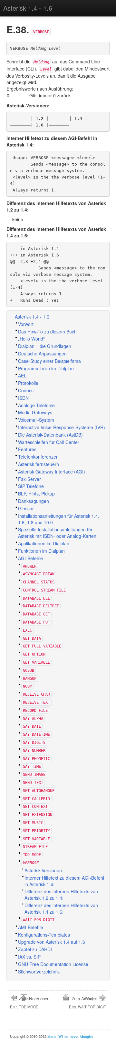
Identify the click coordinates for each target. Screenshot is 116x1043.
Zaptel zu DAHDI (35, 949)
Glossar (26, 508)
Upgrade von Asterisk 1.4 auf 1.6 (51, 942)
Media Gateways (35, 412)
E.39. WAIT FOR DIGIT (87, 1002)
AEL (22, 375)
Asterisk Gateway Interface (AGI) (51, 471)
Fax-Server (29, 479)
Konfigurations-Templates (44, 934)
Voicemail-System (36, 420)
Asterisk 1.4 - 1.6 (27, 8)
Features (27, 449)
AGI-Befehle (30, 558)
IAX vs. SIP (29, 956)
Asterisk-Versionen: (43, 870)
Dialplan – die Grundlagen (44, 346)
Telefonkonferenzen (38, 456)
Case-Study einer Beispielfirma (49, 361)
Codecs (26, 390)
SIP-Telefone (31, 486)
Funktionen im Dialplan (41, 551)
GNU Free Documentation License (53, 964)
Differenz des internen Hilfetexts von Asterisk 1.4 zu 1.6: (61, 908)
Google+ (87, 1036)
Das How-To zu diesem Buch (47, 331)
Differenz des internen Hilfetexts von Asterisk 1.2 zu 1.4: (61, 894)
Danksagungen (33, 501)
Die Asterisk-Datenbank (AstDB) (50, 434)
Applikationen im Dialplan (43, 543)
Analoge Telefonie (36, 405)
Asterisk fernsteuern (38, 464)
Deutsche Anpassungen (42, 353)
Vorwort (26, 324)
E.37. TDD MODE (24, 1002)
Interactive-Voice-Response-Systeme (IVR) (61, 427)
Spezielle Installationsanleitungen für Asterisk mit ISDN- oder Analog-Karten (57, 532)
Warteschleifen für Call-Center (48, 442)
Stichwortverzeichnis (39, 971)
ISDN (23, 398)
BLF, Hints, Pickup (36, 493)
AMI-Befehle (30, 927)
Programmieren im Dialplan (46, 368)
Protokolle (28, 383)
